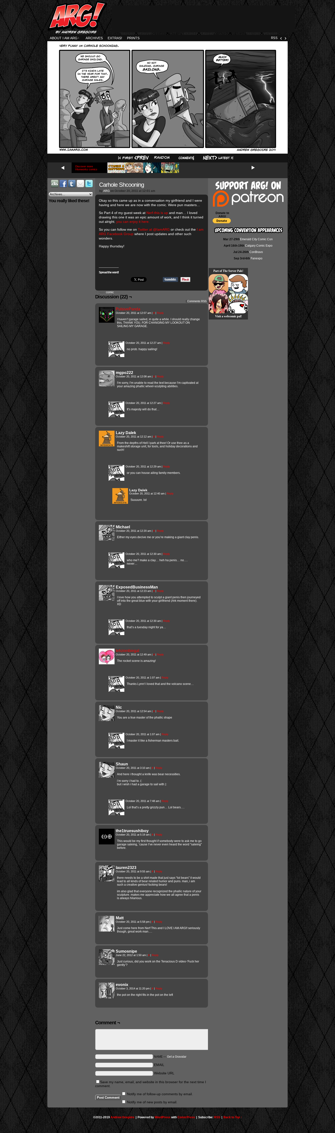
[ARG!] (116, 356)
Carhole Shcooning (121, 184)
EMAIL (159, 1065)
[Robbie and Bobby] (238, 303)
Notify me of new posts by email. (152, 1102)
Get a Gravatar (176, 1056)
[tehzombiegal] (107, 663)
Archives (94, 38)
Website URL (164, 1073)
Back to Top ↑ (232, 1117)
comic (110, 292)
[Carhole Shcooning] (167, 150)
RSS (274, 38)
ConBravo (256, 252)
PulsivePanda (128, 309)
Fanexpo (256, 258)
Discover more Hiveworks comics (86, 168)
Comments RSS (196, 301)
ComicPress (186, 1117)
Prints (133, 38)
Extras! (115, 38)
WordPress (162, 1117)
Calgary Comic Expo (258, 245)
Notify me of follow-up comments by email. (160, 1094)
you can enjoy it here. (133, 222)
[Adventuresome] (218, 284)
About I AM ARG (64, 38)
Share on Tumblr (170, 279)
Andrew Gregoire (122, 1117)
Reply (160, 312)
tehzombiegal (127, 651)
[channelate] (238, 284)
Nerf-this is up (157, 213)
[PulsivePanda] (107, 321)
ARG (106, 191)
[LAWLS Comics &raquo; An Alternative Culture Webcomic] (218, 303)
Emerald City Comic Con (256, 239)
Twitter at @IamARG (154, 229)
